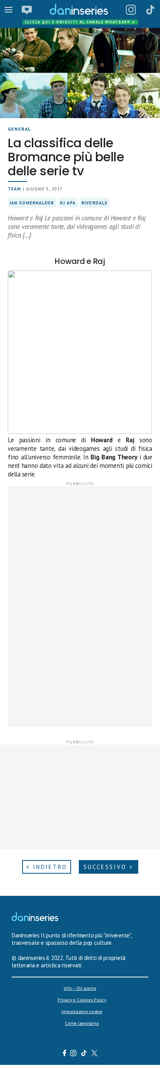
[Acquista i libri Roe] (27, 9)
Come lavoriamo (82, 1023)
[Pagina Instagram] (131, 9)
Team (14, 189)
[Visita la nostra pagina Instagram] (73, 1054)
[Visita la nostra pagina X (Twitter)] (94, 1054)
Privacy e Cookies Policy (81, 1000)
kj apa (68, 203)
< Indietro (46, 867)
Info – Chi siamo (80, 988)
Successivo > (108, 867)
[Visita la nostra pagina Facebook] (64, 1054)
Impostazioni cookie (81, 1011)
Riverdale (95, 203)
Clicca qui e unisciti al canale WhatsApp (80, 22)
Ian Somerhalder (32, 203)
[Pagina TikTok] (150, 9)
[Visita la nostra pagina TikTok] (84, 1054)
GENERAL (19, 129)
